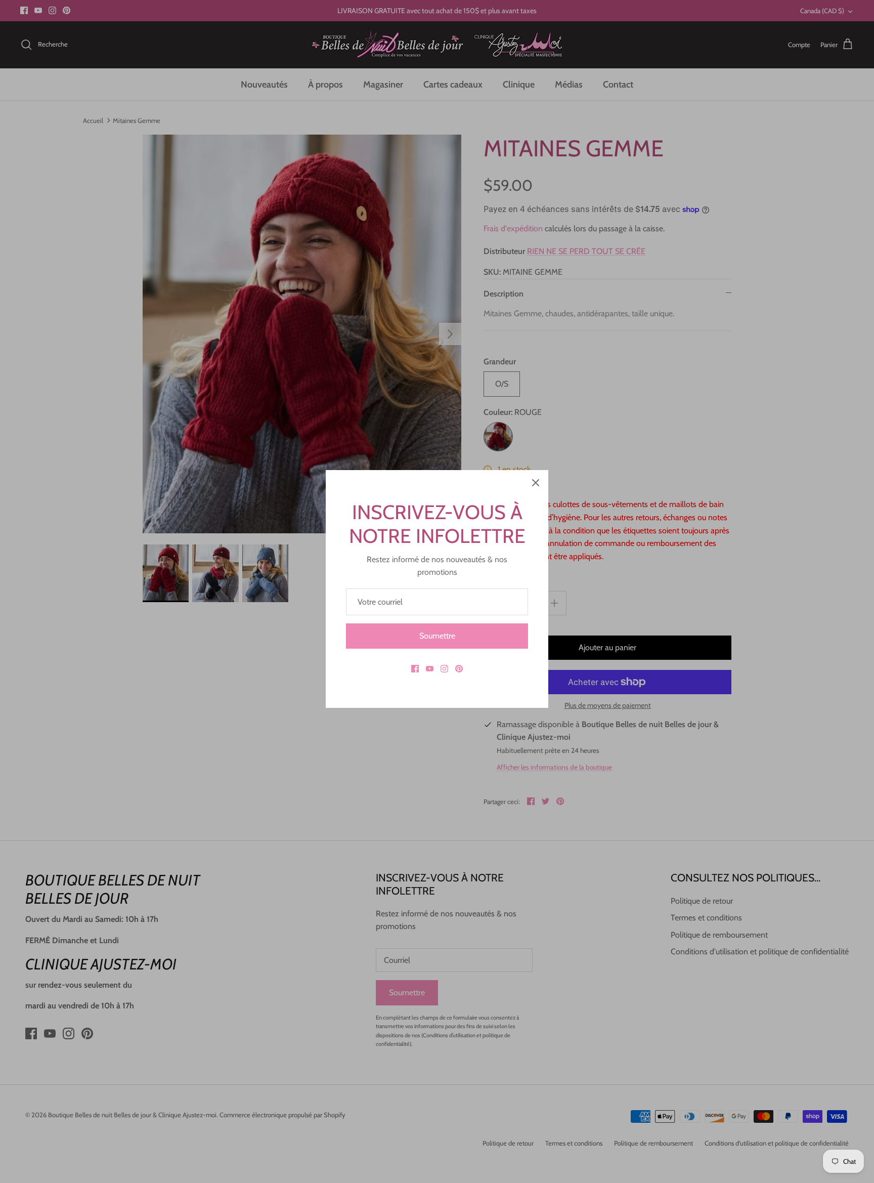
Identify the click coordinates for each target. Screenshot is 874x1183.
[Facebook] (415, 668)
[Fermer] (536, 483)
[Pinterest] (459, 668)
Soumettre (437, 636)
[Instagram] (444, 668)
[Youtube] (429, 668)
